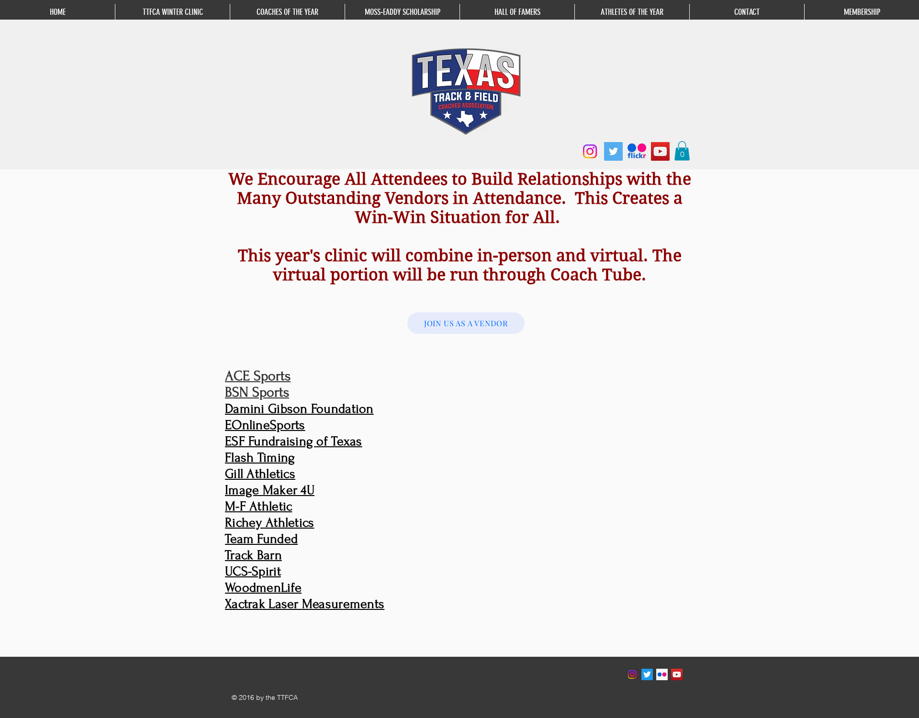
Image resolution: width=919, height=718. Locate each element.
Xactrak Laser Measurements (304, 603)
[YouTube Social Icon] (677, 674)
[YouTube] (660, 151)
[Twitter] (613, 151)
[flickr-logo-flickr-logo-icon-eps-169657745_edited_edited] (637, 151)
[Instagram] (590, 151)
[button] (682, 151)
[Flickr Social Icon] (662, 674)
